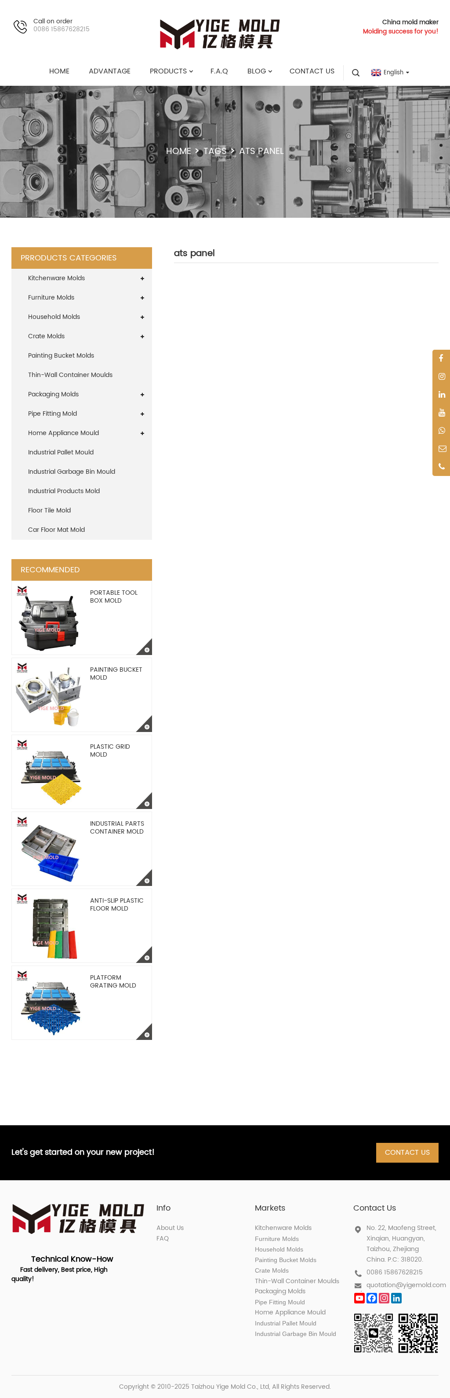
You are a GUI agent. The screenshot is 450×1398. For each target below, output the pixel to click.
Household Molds (54, 317)
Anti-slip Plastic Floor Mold (117, 905)
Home (178, 151)
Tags (215, 151)
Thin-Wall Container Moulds (70, 375)
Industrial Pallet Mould (61, 452)
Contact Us (407, 1152)
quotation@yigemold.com (406, 1285)
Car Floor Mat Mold (56, 530)
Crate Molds (46, 336)
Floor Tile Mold (49, 510)
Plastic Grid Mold (110, 751)
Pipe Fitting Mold (52, 414)
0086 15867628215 (395, 1272)
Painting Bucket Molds (61, 356)
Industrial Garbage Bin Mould (71, 472)
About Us (170, 1228)
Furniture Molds (51, 298)
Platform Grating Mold (113, 982)
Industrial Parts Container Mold (117, 828)
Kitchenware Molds (56, 278)
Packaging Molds (53, 394)
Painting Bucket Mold (116, 674)
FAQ (162, 1238)
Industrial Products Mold (64, 491)
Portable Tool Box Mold (114, 597)
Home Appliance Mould (63, 433)
